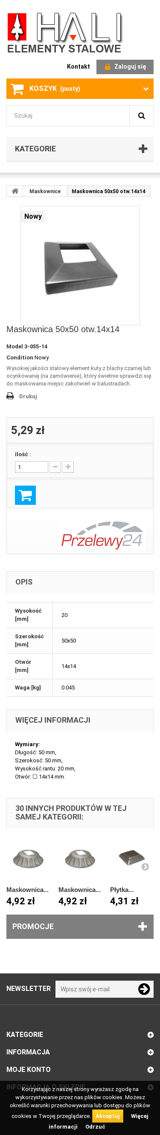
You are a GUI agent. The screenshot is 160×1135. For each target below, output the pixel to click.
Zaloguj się (130, 66)
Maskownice (45, 191)
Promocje (33, 926)
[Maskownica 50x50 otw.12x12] (80, 265)
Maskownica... (27, 889)
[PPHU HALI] (66, 32)
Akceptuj (108, 1116)
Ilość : (23, 454)
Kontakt (78, 66)
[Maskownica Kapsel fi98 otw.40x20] (80, 858)
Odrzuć (95, 1126)
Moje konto (28, 1070)
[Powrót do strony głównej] (15, 191)
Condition (19, 357)
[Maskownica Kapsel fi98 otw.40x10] (28, 858)
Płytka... (122, 889)
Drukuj (28, 396)
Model (14, 346)
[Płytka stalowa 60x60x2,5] (132, 858)
